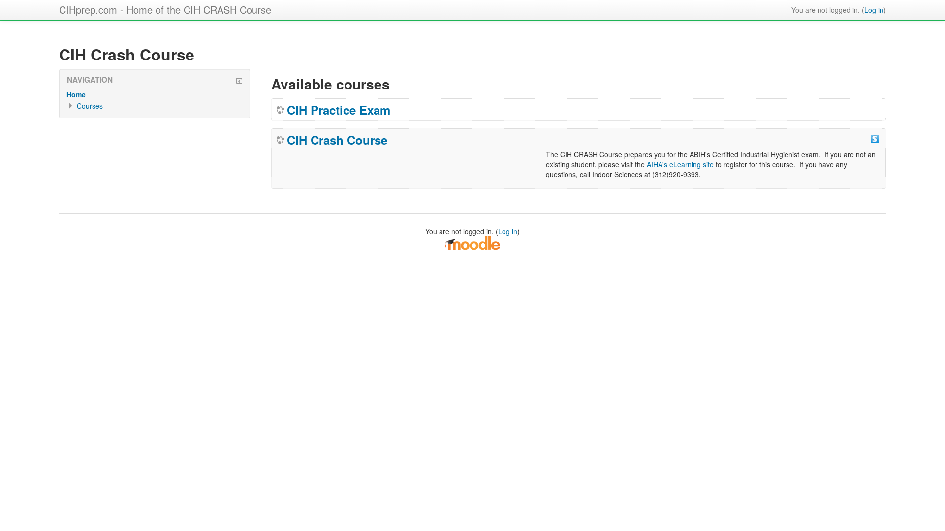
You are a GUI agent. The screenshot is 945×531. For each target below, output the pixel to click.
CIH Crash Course (337, 140)
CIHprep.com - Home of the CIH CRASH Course (165, 9)
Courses (90, 106)
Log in (873, 10)
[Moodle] (472, 242)
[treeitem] (154, 94)
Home (76, 94)
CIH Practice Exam (338, 110)
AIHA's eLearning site (680, 164)
